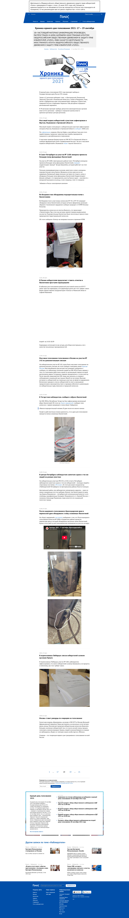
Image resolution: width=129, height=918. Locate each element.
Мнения (42, 21)
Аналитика (50, 21)
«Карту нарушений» (67, 403)
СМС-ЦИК (48, 894)
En (101, 14)
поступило (58, 517)
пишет (66, 143)
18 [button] (64, 772)
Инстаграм (62, 911)
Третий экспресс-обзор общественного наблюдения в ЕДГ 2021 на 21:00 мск (77, 803)
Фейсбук (61, 904)
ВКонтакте (62, 908)
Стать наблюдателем (89, 21)
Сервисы (57, 21)
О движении (74, 21)
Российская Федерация (64, 49)
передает (77, 163)
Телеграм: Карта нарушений (63, 898)
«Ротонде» (58, 485)
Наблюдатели (53, 49)
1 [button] (49, 772)
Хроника (46, 49)
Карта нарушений (50, 892)
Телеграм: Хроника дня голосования (64, 901)
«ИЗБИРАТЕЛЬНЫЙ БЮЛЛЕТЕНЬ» (64, 783)
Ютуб (60, 913)
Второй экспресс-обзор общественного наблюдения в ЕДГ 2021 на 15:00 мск (77, 809)
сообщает (78, 129)
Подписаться (56, 786)
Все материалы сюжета (36, 831)
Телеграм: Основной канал (64, 894)
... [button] (53, 772)
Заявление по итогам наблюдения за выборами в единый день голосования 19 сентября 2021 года (77, 798)
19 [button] (70, 772)
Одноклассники (63, 906)
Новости (35, 21)
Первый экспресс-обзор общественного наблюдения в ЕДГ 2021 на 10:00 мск (78, 815)
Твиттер (61, 910)
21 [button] (79, 772)
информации (46, 132)
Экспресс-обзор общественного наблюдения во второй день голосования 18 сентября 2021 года (76, 821)
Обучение (65, 21)
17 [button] (58, 772)
